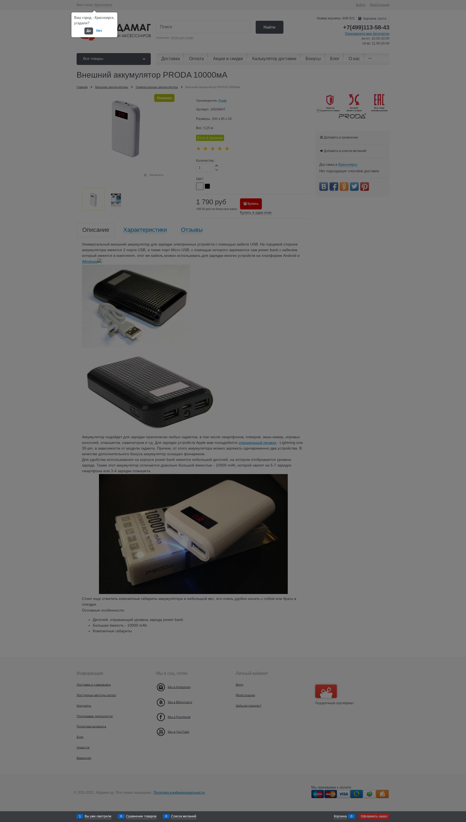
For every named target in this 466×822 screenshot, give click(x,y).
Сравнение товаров (141, 816)
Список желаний (183, 816)
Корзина (340, 816)
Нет (99, 31)
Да (89, 31)
